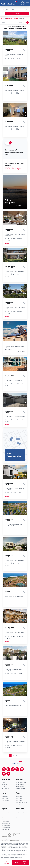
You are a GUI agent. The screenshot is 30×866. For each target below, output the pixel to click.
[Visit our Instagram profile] (13, 769)
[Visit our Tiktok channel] (8, 774)
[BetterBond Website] (6, 835)
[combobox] (18, 9)
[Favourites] (24, 50)
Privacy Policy (17, 852)
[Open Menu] (27, 3)
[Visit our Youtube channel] (22, 769)
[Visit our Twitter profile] (17, 769)
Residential (9, 18)
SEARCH (17, 13)
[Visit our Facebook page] (4, 769)
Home (2, 18)
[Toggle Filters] (3, 13)
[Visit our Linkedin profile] (8, 769)
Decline (16, 862)
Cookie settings (6, 862)
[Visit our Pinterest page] (4, 774)
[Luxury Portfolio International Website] (19, 835)
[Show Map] (27, 22)
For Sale (16, 18)
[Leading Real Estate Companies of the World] (22, 3)
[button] (10, 9)
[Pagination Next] (23, 755)
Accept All (24, 862)
